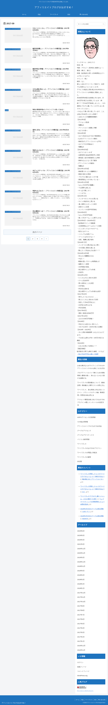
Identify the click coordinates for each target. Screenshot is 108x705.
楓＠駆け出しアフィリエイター (93, 479)
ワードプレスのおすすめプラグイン (89, 448)
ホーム (77, 699)
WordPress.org (82, 675)
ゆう (83, 492)
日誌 (82, 699)
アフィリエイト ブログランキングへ (85, 690)
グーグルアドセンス (84, 430)
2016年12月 (81, 645)
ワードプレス (81, 444)
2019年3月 (81, 557)
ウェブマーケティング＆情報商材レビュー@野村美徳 (92, 501)
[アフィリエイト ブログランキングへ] (81, 688)
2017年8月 (81, 610)
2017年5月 (81, 624)
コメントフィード (83, 671)
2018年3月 (81, 579)
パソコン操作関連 (83, 439)
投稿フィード (81, 667)
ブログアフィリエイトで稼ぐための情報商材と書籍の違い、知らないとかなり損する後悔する (91, 375)
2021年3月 (81, 544)
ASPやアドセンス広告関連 (86, 417)
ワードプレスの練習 (84, 457)
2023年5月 (81, 535)
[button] (103, 24)
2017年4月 (81, 628)
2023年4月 (81, 540)
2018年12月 (81, 562)
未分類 (79, 461)
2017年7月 (81, 615)
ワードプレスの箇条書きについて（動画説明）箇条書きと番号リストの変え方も (91, 384)
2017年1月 (81, 641)
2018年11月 (81, 566)
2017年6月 (81, 619)
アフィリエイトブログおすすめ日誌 (89, 426)
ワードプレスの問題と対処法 (87, 452)
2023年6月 (81, 531)
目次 (95, 699)
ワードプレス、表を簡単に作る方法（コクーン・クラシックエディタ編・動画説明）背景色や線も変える (91, 392)
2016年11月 (81, 650)
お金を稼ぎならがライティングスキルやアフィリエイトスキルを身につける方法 (91, 367)
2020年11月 (81, 553)
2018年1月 (81, 588)
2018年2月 (81, 584)
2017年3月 (81, 632)
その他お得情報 (82, 422)
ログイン (80, 662)
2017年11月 (81, 597)
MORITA (85, 519)
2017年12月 (81, 593)
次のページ (37, 232)
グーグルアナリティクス (85, 435)
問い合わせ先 (101, 699)
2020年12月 (81, 549)
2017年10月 (81, 601)
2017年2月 (81, 637)
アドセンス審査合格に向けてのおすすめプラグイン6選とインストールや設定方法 (91, 402)
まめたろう (86, 511)
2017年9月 (81, 606)
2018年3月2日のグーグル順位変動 (92, 509)
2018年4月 (81, 575)
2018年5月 (81, 571)
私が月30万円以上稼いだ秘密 (88, 354)
